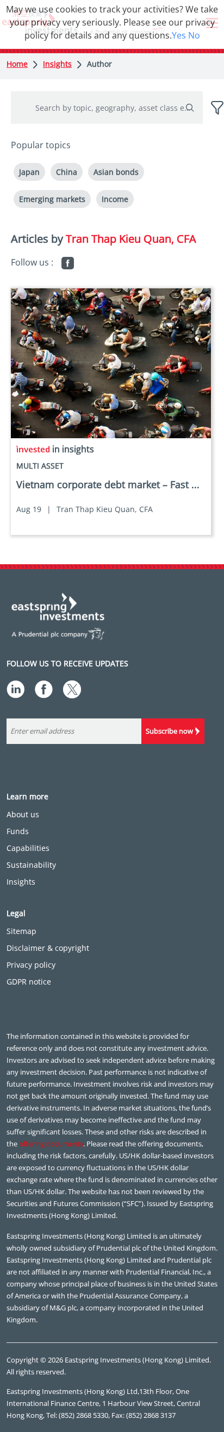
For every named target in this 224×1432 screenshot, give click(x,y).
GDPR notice (29, 981)
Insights (57, 64)
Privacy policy (31, 965)
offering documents (51, 1144)
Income (115, 199)
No (194, 35)
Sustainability (31, 865)
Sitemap (21, 931)
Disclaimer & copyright (48, 948)
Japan (29, 172)
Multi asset (40, 465)
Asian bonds (116, 172)
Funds (18, 831)
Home (17, 64)
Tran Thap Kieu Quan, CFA (105, 509)
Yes (179, 35)
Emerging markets (52, 199)
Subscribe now (169, 731)
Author (99, 64)
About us (23, 814)
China (66, 172)
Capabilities (28, 848)
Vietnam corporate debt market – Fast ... (108, 484)
